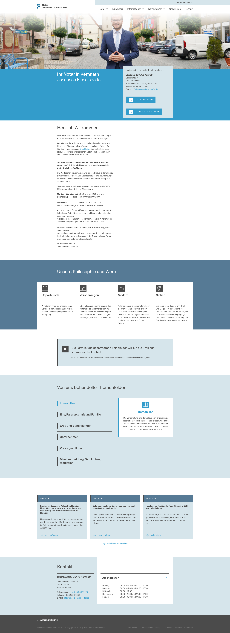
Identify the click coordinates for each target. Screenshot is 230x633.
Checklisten (175, 9)
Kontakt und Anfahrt (144, 99)
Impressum (132, 627)
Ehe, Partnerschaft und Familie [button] (80, 414)
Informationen (134, 9)
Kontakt (189, 9)
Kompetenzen (155, 9)
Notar (102, 9)
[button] (58, 294)
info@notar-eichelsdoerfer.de (145, 89)
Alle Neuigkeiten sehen (117, 543)
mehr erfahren (51, 535)
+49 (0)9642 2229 (80, 592)
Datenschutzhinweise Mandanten (178, 627)
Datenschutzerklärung (150, 627)
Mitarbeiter (117, 9)
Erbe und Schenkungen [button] (75, 426)
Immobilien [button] (67, 403)
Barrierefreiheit (183, 2)
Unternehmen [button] (69, 437)
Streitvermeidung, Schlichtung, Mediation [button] (81, 461)
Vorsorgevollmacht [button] (73, 448)
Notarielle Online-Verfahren (147, 111)
